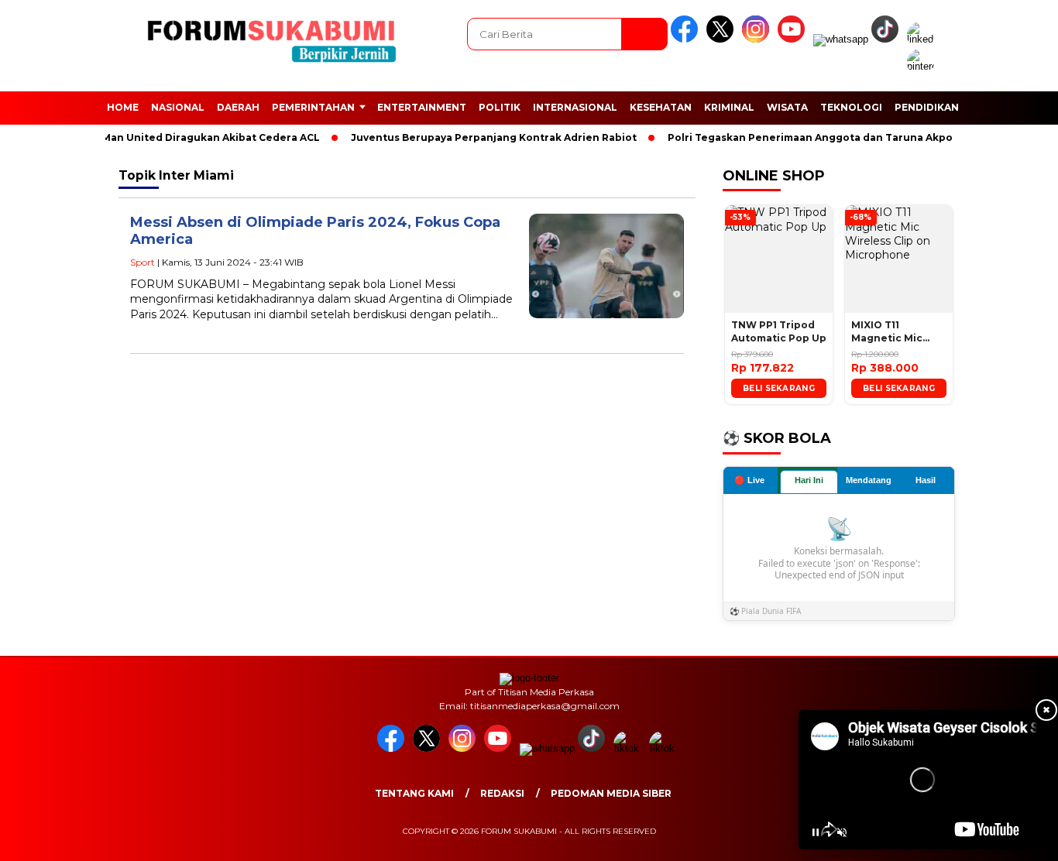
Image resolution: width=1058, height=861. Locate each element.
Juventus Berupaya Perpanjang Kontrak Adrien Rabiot (480, 137)
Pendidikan (927, 107)
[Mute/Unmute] (842, 832)
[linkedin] (923, 39)
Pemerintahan (313, 107)
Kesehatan (661, 107)
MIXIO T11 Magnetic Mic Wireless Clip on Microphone (893, 332)
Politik (499, 107)
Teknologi (851, 107)
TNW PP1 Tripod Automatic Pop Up (778, 331)
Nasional (177, 107)
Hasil (925, 480)
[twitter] (722, 39)
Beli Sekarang (779, 388)
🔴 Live (749, 480)
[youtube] (794, 39)
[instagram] (758, 39)
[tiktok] (887, 39)
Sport (142, 262)
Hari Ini (809, 480)
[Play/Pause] (815, 832)
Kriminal (729, 107)
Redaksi (502, 793)
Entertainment (421, 107)
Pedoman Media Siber (611, 793)
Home (123, 107)
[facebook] (687, 39)
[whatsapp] (840, 39)
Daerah (238, 107)
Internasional (575, 107)
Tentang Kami (414, 793)
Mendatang (868, 480)
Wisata (787, 107)
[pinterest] (923, 66)
